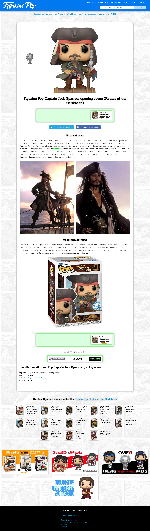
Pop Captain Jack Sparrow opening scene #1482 (97, 14)
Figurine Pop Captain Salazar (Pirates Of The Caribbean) (56, 421)
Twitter (141, 2)
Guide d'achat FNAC (69, 515)
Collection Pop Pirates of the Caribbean (61, 14)
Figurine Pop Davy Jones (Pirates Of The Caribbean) (105, 420)
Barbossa (57, 149)
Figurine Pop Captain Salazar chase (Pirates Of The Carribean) (56, 408)
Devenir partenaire (69, 520)
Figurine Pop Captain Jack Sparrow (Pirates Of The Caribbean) (81, 434)
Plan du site (66, 524)
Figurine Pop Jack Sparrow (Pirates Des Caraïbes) (105, 433)
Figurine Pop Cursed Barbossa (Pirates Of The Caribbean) (130, 408)
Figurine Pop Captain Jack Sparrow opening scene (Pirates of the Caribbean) (31, 409)
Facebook (116, 2)
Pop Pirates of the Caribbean (40, 378)
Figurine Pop (39, 14)
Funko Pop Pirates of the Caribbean (96, 399)
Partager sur (64, 127)
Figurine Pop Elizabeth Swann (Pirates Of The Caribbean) (56, 433)
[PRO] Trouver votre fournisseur (74, 522)
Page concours (67, 518)
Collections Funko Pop (96, 2)
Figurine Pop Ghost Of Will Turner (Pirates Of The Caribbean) (31, 421)
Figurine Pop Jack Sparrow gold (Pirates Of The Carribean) (81, 408)
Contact (64, 526)
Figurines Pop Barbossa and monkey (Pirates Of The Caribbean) (105, 409)
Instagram (129, 2)
